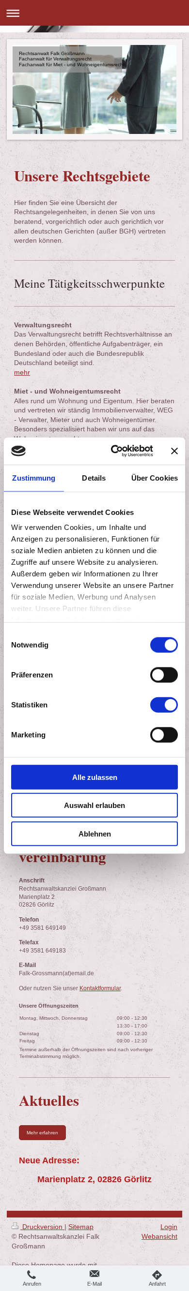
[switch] (164, 674)
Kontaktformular (100, 988)
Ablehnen (95, 833)
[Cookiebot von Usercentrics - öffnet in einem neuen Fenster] (114, 451)
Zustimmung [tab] (33, 477)
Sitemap (81, 1227)
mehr (22, 372)
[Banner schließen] (174, 451)
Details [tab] (94, 477)
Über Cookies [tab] (154, 477)
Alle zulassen (94, 777)
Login (168, 1227)
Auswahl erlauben (94, 805)
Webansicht (159, 1236)
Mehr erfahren (42, 1132)
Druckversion (42, 1227)
